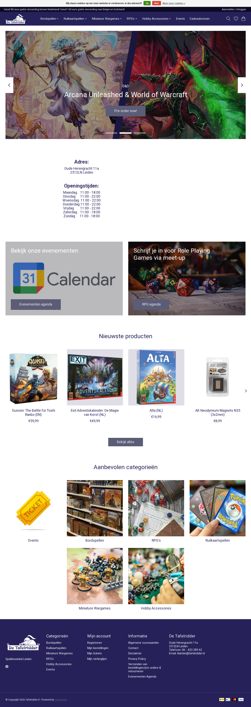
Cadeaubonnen (200, 18)
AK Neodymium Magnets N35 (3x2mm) (217, 413)
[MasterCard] (234, 700)
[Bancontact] (228, 700)
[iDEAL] (221, 700)
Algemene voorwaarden (143, 642)
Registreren (94, 642)
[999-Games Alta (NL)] (156, 377)
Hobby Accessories (156, 608)
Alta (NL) (156, 410)
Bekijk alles (125, 442)
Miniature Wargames (95, 608)
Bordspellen (94, 540)
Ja (147, 3)
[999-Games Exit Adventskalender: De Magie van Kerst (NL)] (95, 377)
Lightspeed (61, 699)
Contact (133, 648)
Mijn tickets (94, 653)
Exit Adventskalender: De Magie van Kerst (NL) (95, 413)
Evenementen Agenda (142, 676)
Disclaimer (135, 653)
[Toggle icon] (228, 18)
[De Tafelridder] (15, 18)
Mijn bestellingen (97, 648)
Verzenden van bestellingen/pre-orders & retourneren (144, 667)
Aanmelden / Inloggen (234, 9)
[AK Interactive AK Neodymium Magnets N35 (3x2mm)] (218, 377)
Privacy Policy (137, 659)
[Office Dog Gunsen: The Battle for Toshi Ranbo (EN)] (33, 377)
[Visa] (241, 700)
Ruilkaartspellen (218, 540)
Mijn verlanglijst (97, 659)
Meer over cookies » (174, 3)
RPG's (156, 540)
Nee (156, 3)
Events (180, 18)
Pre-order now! (125, 111)
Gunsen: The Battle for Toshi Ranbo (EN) (33, 413)
